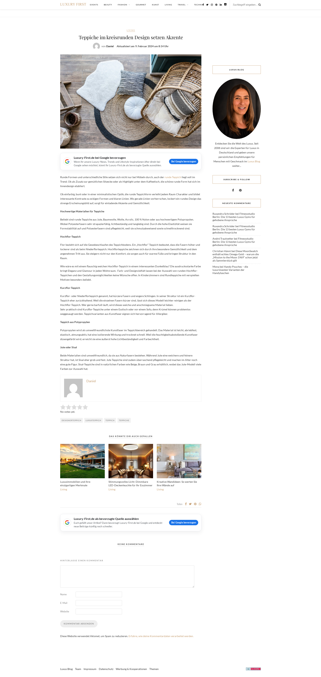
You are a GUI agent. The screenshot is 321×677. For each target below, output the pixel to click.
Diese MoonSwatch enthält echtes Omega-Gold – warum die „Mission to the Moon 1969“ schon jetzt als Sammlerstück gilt (236, 255)
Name (63, 594)
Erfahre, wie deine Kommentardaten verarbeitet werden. (161, 636)
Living (131, 30)
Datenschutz (106, 668)
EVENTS (94, 5)
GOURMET (141, 5)
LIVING (168, 5)
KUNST (155, 5)
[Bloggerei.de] (253, 669)
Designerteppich (71, 420)
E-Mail (63, 602)
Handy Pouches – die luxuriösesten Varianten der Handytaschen (230, 270)
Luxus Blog (254, 161)
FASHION (122, 5)
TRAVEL (182, 5)
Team (78, 668)
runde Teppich (173, 177)
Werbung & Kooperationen (131, 668)
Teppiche (124, 420)
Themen (154, 668)
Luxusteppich (93, 420)
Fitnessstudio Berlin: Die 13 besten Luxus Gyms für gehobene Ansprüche (234, 217)
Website (64, 611)
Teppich (110, 420)
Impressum (90, 668)
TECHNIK (199, 5)
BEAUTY (108, 5)
